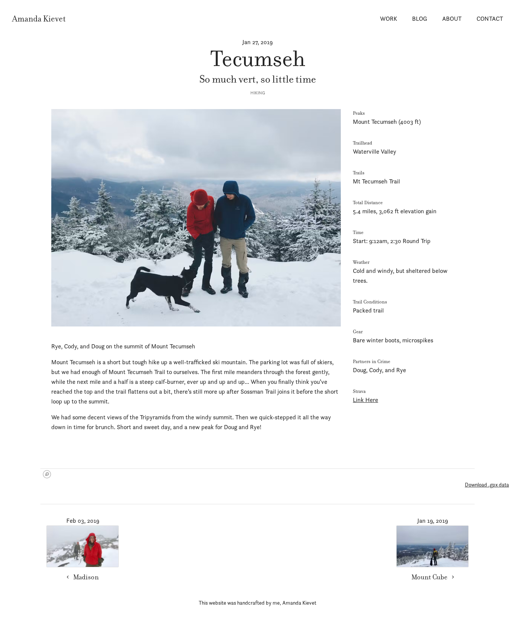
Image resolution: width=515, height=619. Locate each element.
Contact (490, 19)
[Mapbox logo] (47, 474)
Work (388, 19)
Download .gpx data (487, 484)
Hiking (257, 93)
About (451, 19)
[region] (257, 475)
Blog (419, 19)
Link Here (365, 400)
